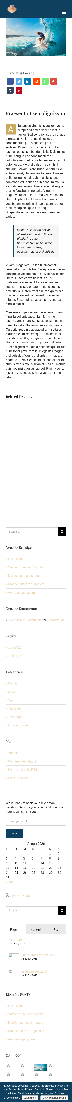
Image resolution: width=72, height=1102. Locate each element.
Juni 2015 (15, 656)
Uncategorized (18, 725)
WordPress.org (18, 778)
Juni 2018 (15, 647)
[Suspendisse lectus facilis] (54, 1067)
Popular (16, 929)
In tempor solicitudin (35, 971)
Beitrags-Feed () (22, 761)
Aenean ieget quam (21, 592)
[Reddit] (36, 81)
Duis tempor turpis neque (25, 575)
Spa (11, 700)
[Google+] (53, 81)
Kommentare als (23, 769)
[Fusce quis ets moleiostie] (14, 955)
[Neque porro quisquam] (12, 1067)
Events (12, 683)
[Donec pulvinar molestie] (12, 1076)
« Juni (10, 882)
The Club (14, 708)
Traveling (14, 717)
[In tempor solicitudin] (14, 972)
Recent (36, 929)
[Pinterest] (19, 90)
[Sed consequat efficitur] (54, 1076)
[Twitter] (19, 81)
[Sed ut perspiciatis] (26, 1067)
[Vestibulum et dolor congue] (26, 1076)
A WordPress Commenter (25, 620)
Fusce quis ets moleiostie (38, 955)
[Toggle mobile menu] (64, 12)
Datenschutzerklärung (54, 1097)
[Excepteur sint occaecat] (40, 1067)
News (12, 692)
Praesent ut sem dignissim (26, 584)
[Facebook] (10, 81)
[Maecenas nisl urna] (40, 1076)
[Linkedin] (27, 81)
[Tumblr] (10, 90)
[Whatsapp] (45, 81)
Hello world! (16, 559)
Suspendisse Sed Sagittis (25, 567)
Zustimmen (30, 1097)
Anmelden (15, 752)
